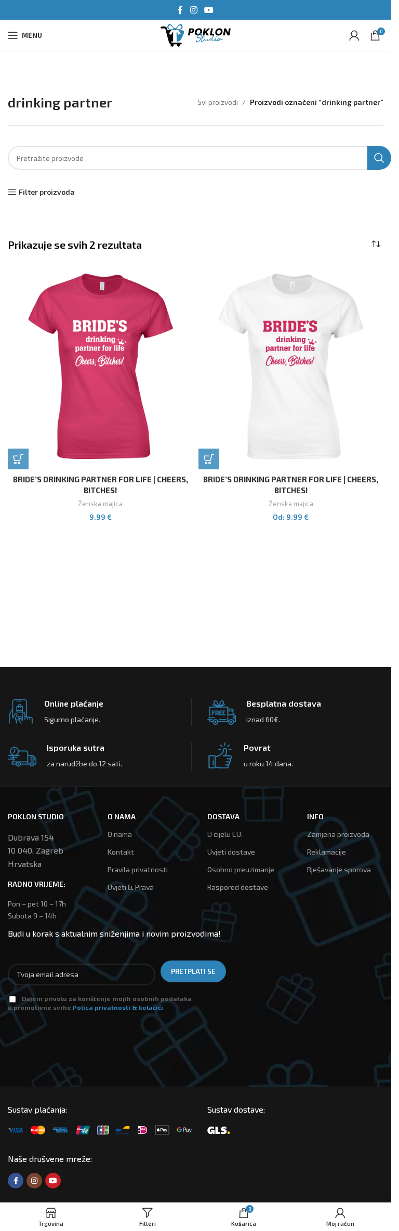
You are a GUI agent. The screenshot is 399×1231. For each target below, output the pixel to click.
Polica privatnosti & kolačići (118, 1007)
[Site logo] (195, 34)
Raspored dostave (237, 887)
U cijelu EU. (225, 834)
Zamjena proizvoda (338, 834)
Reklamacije (326, 851)
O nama (120, 834)
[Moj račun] (354, 35)
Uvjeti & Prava (131, 887)
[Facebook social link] (180, 10)
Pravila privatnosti (138, 869)
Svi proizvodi (217, 102)
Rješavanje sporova (339, 869)
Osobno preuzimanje (240, 869)
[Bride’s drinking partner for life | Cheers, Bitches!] (100, 366)
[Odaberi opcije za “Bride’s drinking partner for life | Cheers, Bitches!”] (208, 459)
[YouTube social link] (209, 10)
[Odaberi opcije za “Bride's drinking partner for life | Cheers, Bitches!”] (18, 459)
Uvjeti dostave (231, 851)
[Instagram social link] (194, 10)
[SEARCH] (379, 158)
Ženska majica (100, 503)
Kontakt (121, 851)
